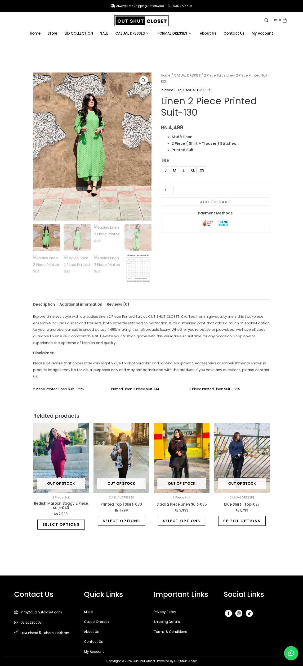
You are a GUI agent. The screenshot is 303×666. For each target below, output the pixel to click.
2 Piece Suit (213, 75)
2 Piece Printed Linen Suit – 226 (58, 389)
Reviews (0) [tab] (118, 304)
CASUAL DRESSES (130, 33)
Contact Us (234, 33)
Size (165, 160)
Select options (61, 524)
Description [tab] (44, 304)
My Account (262, 33)
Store (52, 33)
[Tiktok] (249, 613)
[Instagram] (238, 613)
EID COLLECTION (78, 33)
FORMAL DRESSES (172, 33)
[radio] (165, 170)
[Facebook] (228, 613)
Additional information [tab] (80, 304)
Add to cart (215, 201)
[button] (143, 80)
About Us (208, 33)
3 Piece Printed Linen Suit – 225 (214, 389)
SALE (104, 33)
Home (35, 33)
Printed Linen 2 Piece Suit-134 (135, 389)
